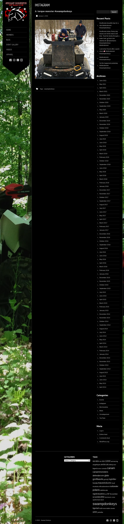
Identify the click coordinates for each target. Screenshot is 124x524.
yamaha (100, 512)
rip (106, 494)
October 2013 (103, 365)
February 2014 (104, 351)
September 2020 (104, 106)
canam (111, 468)
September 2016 (104, 245)
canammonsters (100, 472)
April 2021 (102, 88)
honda (95, 483)
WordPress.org (104, 442)
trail (100, 508)
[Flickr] (17, 60)
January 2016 (103, 274)
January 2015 (103, 310)
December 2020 (104, 95)
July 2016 (102, 252)
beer (114, 464)
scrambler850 (98, 497)
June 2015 (102, 296)
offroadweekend (104, 486)
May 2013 (102, 383)
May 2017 (102, 215)
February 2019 (104, 157)
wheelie (112, 508)
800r (97, 461)
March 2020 (103, 113)
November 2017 (104, 194)
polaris (96, 490)
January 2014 (103, 354)
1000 (108, 461)
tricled (104, 508)
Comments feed (104, 438)
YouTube (102, 418)
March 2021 (103, 91)
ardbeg (110, 464)
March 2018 (103, 179)
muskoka (96, 486)
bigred (95, 468)
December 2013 (104, 358)
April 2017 (102, 219)
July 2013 (102, 376)
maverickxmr (104, 483)
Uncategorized (104, 414)
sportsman (96, 500)
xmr (95, 511)
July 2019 (102, 139)
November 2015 (104, 281)
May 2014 (102, 340)
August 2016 (103, 248)
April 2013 (102, 387)
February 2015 (104, 307)
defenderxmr (98, 475)
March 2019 (103, 153)
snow (113, 497)
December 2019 (104, 121)
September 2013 (104, 369)
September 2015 (104, 288)
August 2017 (103, 204)
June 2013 (102, 380)
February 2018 (104, 183)
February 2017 (104, 226)
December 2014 (104, 314)
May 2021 (102, 84)
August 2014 (103, 329)
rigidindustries (99, 494)
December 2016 (104, 234)
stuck (102, 500)
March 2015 (103, 303)
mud (113, 483)
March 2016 (103, 266)
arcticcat (104, 464)
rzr (108, 493)
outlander (114, 486)
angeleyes (97, 464)
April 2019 (102, 150)
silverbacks (108, 497)
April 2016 (102, 263)
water (108, 508)
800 (94, 461)
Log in (101, 431)
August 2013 (103, 372)
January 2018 (103, 186)
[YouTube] (21, 60)
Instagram (102, 403)
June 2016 (102, 256)
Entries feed (103, 434)
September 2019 (104, 131)
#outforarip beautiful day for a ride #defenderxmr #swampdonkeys (109, 25)
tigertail (96, 508)
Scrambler (114, 494)
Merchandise (103, 407)
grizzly (106, 479)
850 (100, 461)
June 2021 (102, 80)
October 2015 (103, 285)
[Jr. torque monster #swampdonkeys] (64, 78)
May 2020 (102, 110)
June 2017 (102, 212)
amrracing (114, 461)
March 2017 (103, 223)
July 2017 (102, 208)
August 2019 (103, 135)
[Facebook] (10, 60)
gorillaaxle (98, 479)
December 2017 (104, 190)
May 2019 (102, 146)
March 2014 (103, 347)
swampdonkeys (49, 89)
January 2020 (103, 117)
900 (103, 461)
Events (101, 400)
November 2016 (104, 237)
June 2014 (102, 336)
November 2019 (104, 124)
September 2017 (104, 201)
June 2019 (102, 142)
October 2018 (103, 161)
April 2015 (102, 299)
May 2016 (102, 259)
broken (99, 468)
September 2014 (104, 325)
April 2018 (102, 175)
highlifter (112, 479)
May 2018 (102, 172)
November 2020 (104, 99)
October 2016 (103, 241)
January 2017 (103, 230)
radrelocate (104, 490)
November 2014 (104, 318)
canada (104, 468)
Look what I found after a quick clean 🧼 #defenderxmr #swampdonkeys (109, 51)
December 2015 (104, 277)
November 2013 (104, 361)
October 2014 (103, 321)
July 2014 (102, 332)
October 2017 (103, 197)
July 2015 (102, 292)
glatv (106, 475)
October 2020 (103, 102)
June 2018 (102, 168)
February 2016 (104, 270)
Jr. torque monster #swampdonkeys (53, 11)
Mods (101, 411)
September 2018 (104, 164)
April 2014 (102, 343)
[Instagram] (14, 60)
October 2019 (103, 128)
